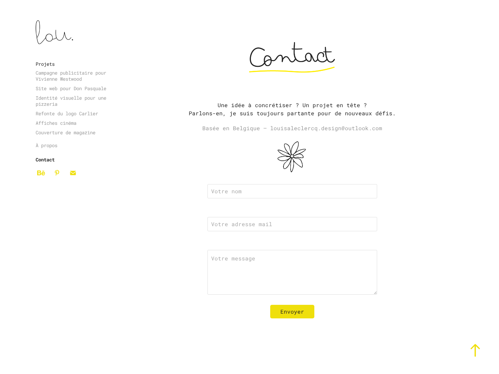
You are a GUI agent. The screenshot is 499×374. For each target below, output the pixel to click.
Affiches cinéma (56, 123)
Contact (45, 159)
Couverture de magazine (65, 132)
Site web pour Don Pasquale (71, 88)
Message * (221, 244)
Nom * (215, 178)
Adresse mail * (228, 211)
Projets (45, 64)
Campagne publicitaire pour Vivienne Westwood (71, 76)
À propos (46, 145)
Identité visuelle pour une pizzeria (71, 101)
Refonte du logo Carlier (67, 113)
